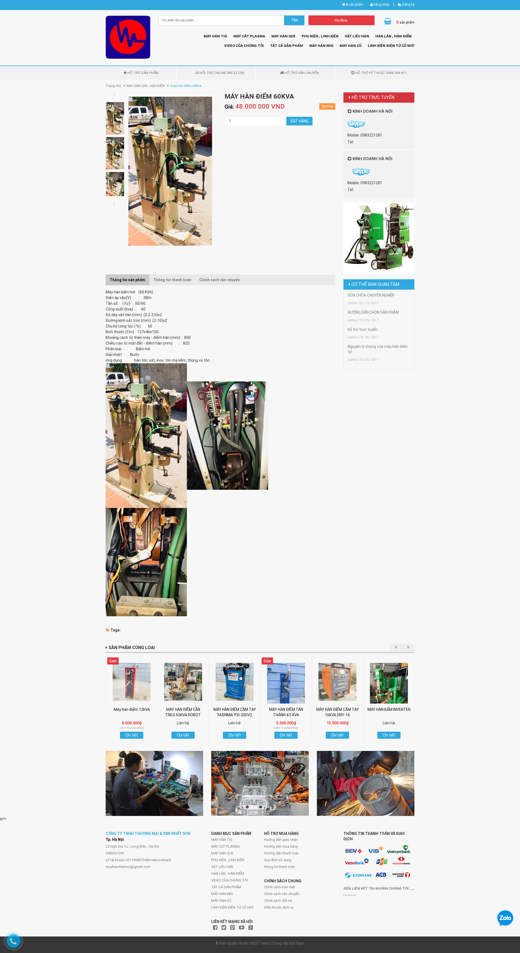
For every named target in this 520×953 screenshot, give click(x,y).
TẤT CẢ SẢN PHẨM (286, 46)
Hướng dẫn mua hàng (281, 846)
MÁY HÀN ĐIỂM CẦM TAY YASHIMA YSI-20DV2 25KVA (234, 714)
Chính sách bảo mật (279, 887)
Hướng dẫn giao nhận (281, 840)
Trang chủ (113, 86)
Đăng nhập (381, 5)
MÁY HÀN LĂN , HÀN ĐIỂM (146, 86)
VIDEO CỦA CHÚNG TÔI (244, 46)
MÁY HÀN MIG (321, 46)
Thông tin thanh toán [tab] (172, 280)
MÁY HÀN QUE (283, 36)
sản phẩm (354, 5)
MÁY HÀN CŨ (351, 46)
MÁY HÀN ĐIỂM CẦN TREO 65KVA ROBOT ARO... (183, 714)
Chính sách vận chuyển (281, 894)
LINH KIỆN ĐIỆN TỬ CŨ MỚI (391, 46)
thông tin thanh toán (279, 867)
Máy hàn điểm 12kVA (132, 709)
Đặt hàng (299, 121)
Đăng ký (408, 5)
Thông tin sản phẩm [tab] (127, 280)
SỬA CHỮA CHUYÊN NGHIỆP (371, 295)
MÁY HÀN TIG (215, 36)
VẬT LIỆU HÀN (357, 36)
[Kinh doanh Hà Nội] (347, 171)
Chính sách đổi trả (278, 901)
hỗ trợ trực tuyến (363, 329)
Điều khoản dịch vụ (279, 907)
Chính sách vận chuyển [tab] (219, 280)
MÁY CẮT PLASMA (249, 36)
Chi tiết (131, 735)
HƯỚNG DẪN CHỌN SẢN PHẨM (373, 312)
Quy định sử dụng (277, 860)
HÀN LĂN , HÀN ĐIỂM (393, 36)
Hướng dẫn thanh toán (281, 853)
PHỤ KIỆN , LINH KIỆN (320, 36)
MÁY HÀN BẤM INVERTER (389, 709)
